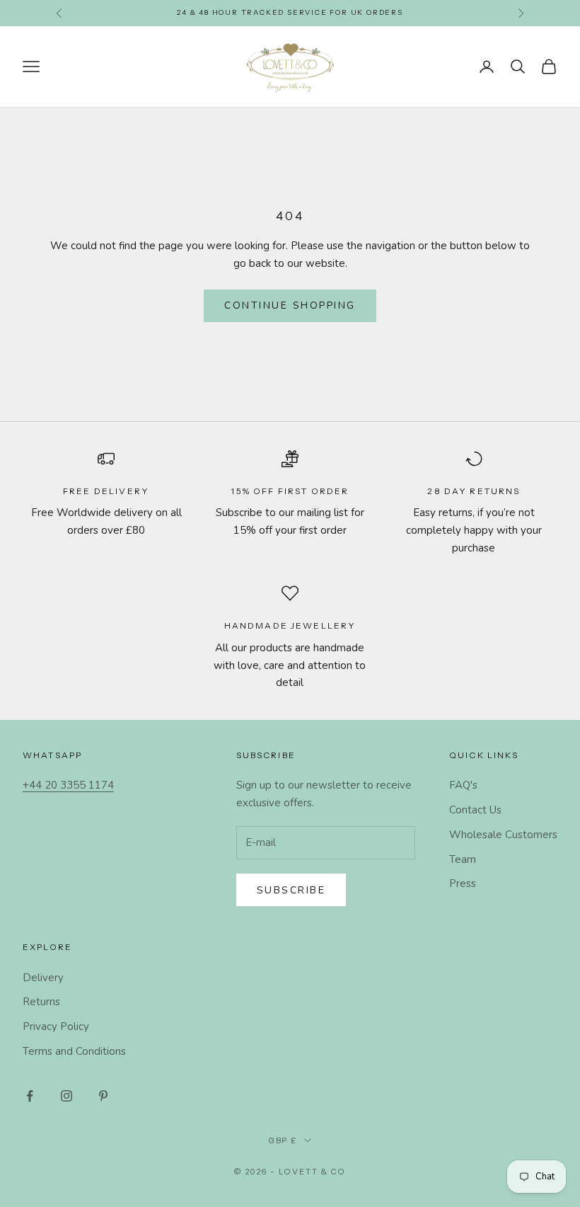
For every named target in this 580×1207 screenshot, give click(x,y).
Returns (41, 1002)
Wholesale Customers (503, 835)
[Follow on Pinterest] (103, 1096)
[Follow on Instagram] (66, 1096)
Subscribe (291, 890)
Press (462, 883)
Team (462, 859)
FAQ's (463, 785)
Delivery (43, 978)
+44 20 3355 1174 (68, 785)
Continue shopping (290, 305)
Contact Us (475, 810)
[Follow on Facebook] (30, 1096)
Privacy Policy (56, 1026)
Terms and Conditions (74, 1051)
